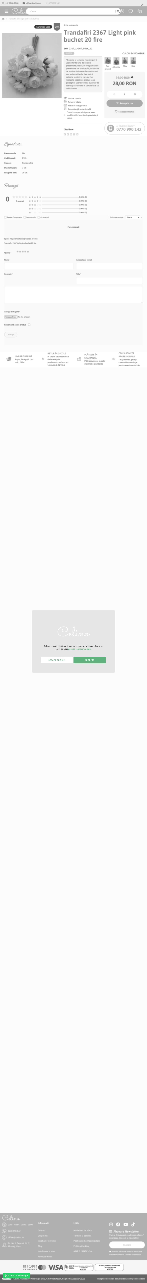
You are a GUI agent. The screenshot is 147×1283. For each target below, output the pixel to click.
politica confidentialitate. (79, 649)
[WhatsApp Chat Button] (16, 1276)
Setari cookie (57, 660)
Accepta (89, 660)
